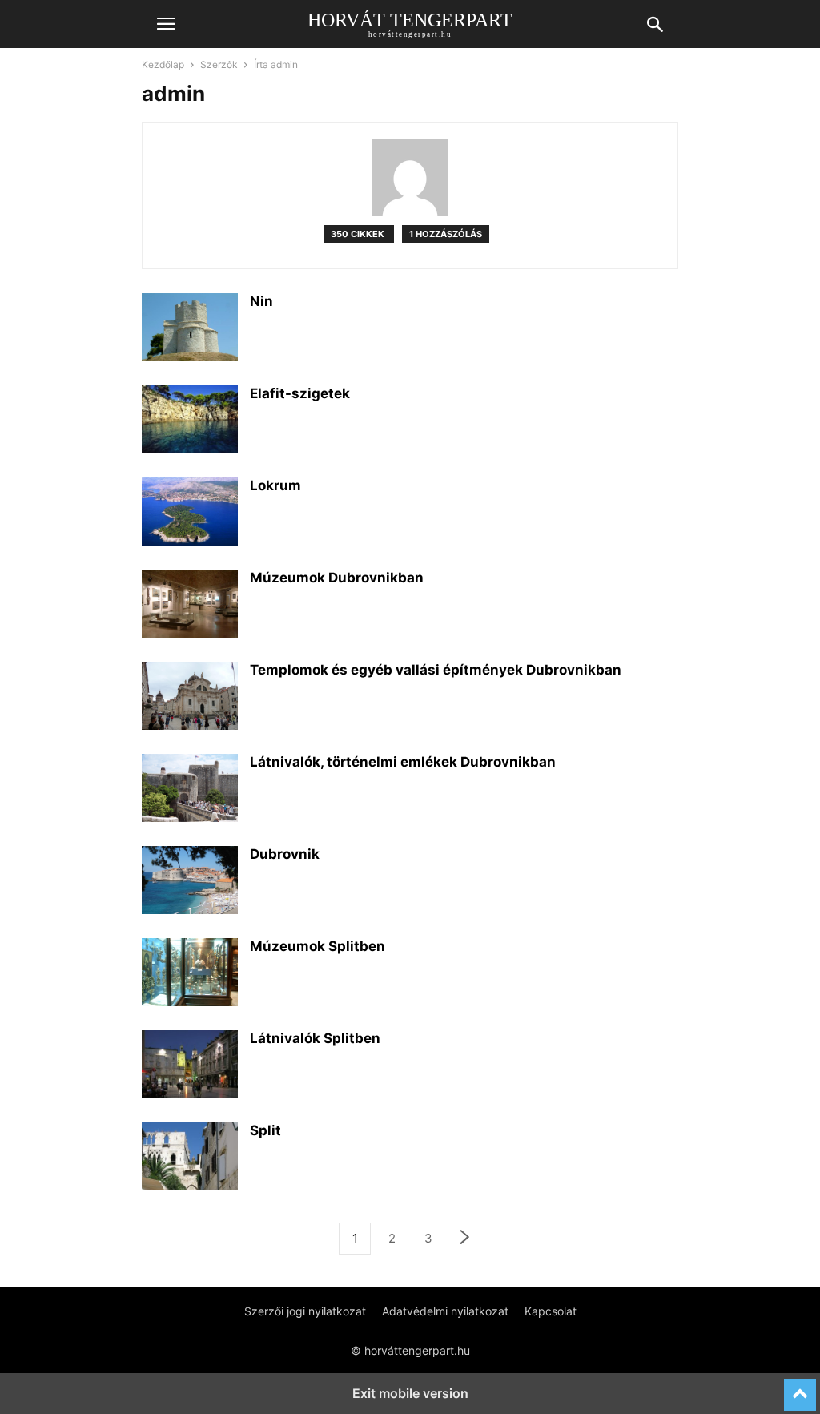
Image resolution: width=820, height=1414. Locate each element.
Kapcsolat (551, 1311)
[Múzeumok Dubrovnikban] (190, 606)
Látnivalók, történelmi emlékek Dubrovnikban (403, 762)
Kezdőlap (163, 64)
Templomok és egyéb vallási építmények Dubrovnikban (435, 670)
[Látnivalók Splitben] (190, 1066)
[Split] (190, 1158)
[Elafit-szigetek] (190, 421)
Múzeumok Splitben (317, 946)
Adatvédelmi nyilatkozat (445, 1311)
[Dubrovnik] (190, 882)
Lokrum (275, 485)
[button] (166, 24)
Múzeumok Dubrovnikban (337, 578)
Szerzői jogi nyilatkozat (305, 1311)
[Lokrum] (190, 513)
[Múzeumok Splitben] (190, 974)
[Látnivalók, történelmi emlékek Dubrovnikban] (190, 790)
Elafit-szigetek (300, 393)
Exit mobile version (410, 1393)
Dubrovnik (285, 854)
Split (265, 1130)
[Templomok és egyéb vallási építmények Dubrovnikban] (190, 698)
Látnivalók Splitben (315, 1038)
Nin (261, 301)
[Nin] (190, 329)
